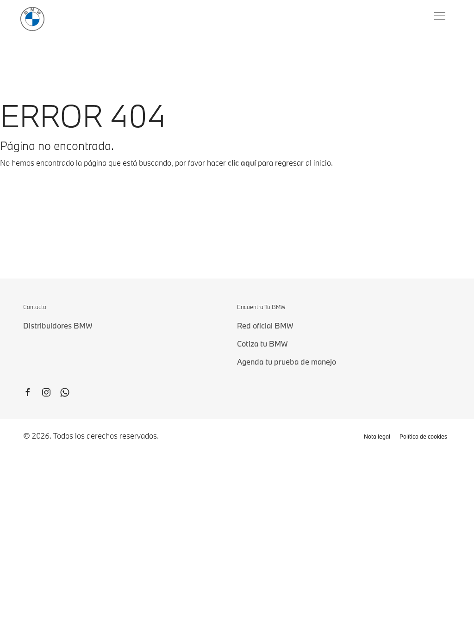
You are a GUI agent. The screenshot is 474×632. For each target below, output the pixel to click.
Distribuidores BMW (58, 325)
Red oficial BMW (265, 325)
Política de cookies (423, 436)
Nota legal (377, 436)
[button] (441, 16)
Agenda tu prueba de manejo (286, 361)
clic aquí (242, 162)
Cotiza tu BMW (262, 343)
